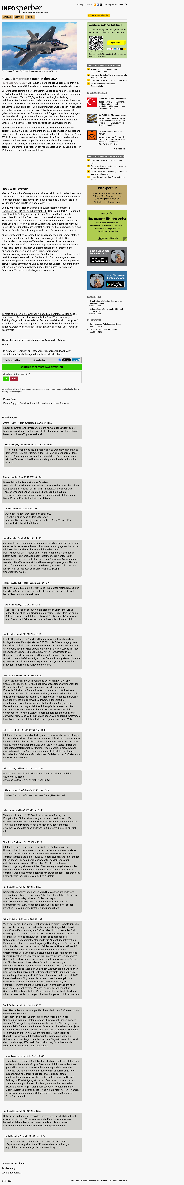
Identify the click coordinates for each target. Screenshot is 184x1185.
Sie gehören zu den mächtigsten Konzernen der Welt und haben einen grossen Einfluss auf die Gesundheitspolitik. (112, 121)
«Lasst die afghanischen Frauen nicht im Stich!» (108, 178)
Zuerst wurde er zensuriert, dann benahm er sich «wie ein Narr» (108, 167)
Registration (113, 5)
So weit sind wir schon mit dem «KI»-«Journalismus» (104, 70)
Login (105, 5)
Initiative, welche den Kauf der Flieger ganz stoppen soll (32, 326)
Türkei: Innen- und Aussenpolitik (112, 98)
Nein (14, 379)
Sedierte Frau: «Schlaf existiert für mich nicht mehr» (106, 310)
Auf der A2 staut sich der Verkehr (103, 329)
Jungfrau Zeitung (59, 97)
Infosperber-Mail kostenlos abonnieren (85, 1181)
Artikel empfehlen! (12, 360)
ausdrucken (40, 360)
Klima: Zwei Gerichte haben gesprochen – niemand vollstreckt (109, 172)
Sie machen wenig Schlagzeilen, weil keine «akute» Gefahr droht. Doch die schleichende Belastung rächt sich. (112, 140)
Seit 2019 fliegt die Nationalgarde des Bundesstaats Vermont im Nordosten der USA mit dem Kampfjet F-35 (36, 209)
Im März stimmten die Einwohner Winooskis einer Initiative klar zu (37, 313)
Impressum (123, 1181)
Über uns (19, 17)
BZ (29, 97)
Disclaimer (113, 1181)
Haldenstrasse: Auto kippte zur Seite (105, 324)
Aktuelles (7, 17)
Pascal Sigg (7, 82)
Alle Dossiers (119, 148)
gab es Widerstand (40, 223)
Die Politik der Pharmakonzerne (112, 115)
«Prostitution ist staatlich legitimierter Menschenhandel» (105, 302)
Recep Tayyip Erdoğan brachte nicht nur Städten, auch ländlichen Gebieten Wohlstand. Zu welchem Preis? (112, 105)
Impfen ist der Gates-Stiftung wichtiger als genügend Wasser (109, 76)
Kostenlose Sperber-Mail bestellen (42, 367)
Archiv (120, 5)
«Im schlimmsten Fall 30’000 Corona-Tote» (109, 80)
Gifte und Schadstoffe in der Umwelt (110, 132)
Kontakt (104, 1181)
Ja (6, 379)
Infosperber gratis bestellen (98, 15)
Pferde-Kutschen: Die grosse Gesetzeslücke (103, 84)
